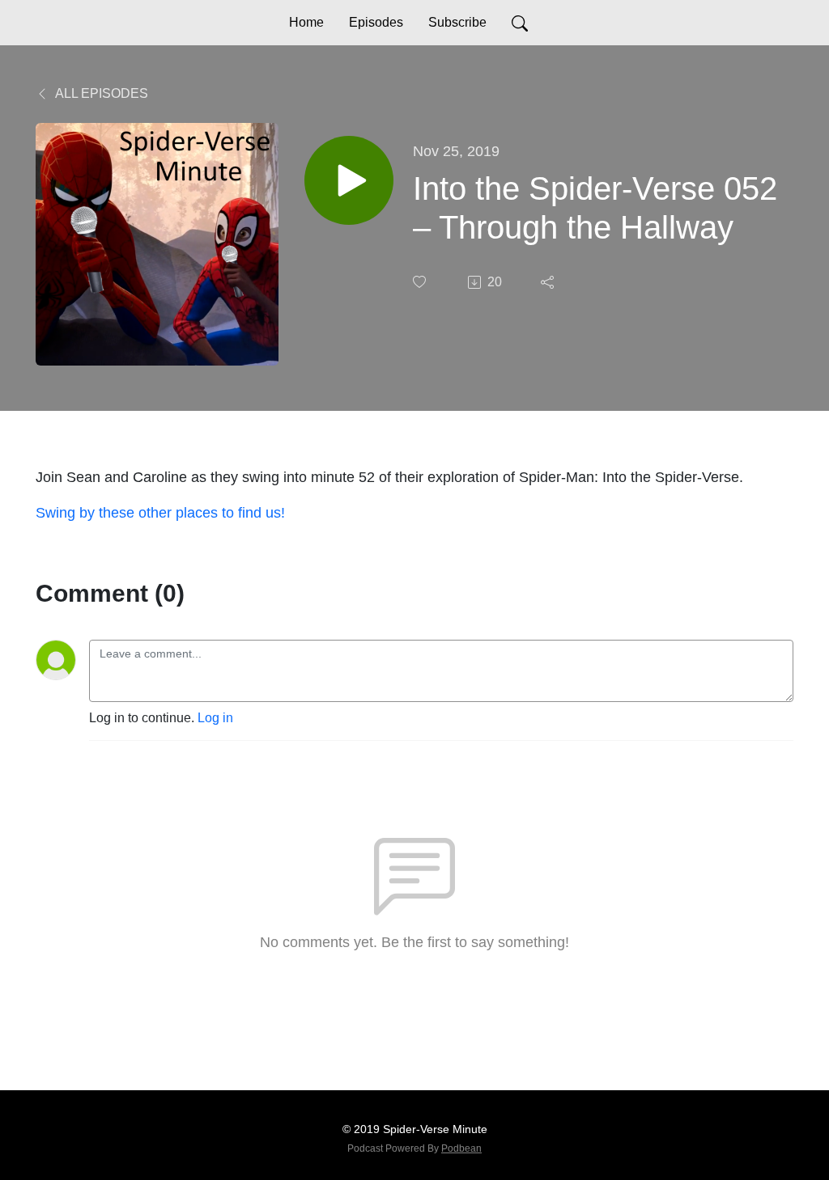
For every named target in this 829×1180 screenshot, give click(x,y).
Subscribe (457, 22)
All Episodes (100, 93)
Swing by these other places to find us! (160, 512)
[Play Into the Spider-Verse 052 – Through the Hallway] (348, 180)
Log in (215, 718)
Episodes (376, 22)
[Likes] (421, 281)
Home (306, 22)
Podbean (461, 1148)
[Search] (519, 22)
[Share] (549, 282)
